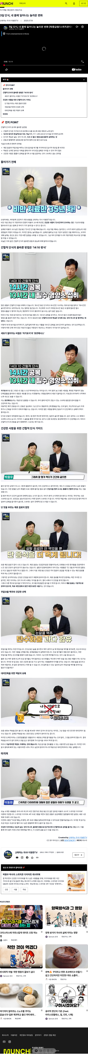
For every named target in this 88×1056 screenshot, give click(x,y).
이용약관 (14, 1035)
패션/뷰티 (14, 940)
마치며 (5, 114)
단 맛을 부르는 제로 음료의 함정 (15, 103)
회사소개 (5, 1035)
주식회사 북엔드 (38, 1048)
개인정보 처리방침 (26, 1035)
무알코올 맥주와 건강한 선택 (14, 107)
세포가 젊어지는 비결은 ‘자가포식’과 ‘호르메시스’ (21, 96)
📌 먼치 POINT (9, 85)
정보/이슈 (63, 979)
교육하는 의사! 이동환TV (9, 21)
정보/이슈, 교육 (66, 937)
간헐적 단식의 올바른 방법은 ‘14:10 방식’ (18, 93)
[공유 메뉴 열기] (51, 1050)
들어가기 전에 (8, 89)
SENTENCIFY (70, 840)
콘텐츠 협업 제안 (50, 1035)
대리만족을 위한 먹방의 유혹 (14, 110)
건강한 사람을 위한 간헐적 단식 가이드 (17, 100)
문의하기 (38, 1035)
